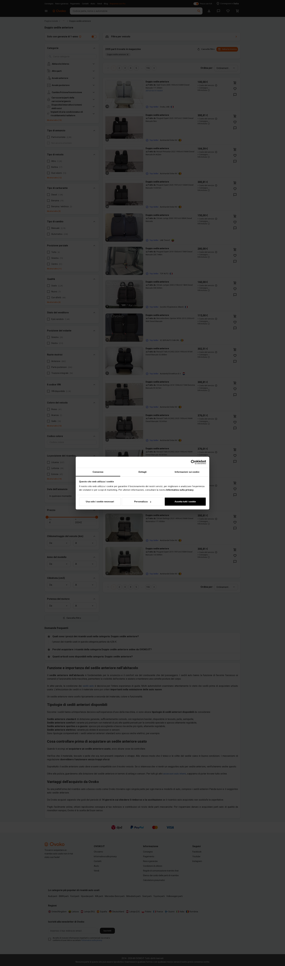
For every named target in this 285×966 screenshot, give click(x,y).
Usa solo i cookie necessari (100, 501)
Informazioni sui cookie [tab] (187, 472)
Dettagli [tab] (142, 472)
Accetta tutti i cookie (185, 501)
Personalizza (141, 501)
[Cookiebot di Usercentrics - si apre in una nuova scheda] (193, 462)
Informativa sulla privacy (180, 490)
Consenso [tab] (98, 472)
